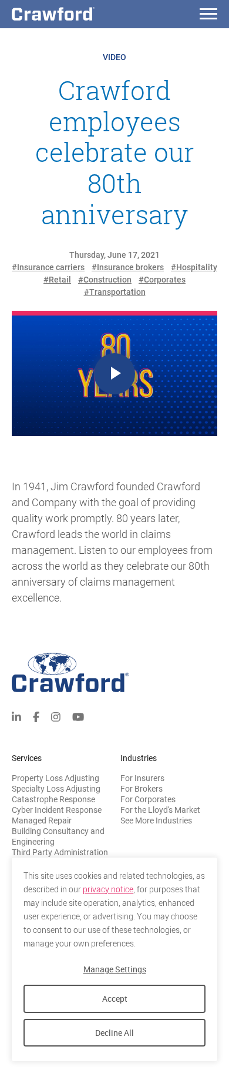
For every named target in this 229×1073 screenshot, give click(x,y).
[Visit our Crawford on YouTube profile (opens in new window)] (78, 716)
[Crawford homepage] (114, 672)
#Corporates (162, 279)
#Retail (57, 279)
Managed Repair (42, 820)
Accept (114, 998)
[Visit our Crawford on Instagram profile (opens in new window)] (55, 716)
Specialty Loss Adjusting (56, 788)
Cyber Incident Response (57, 810)
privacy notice (108, 889)
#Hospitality (194, 267)
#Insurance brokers (128, 267)
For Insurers (142, 778)
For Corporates (148, 799)
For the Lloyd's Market (160, 810)
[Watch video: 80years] (114, 373)
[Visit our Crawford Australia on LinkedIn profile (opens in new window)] (16, 716)
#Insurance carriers (48, 267)
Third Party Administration (60, 852)
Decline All (114, 1032)
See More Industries (156, 820)
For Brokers (141, 788)
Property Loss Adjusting (55, 778)
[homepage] (73, 13)
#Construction (105, 279)
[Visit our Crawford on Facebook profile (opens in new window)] (36, 716)
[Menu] (208, 15)
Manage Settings (114, 969)
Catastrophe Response (53, 799)
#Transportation (115, 292)
